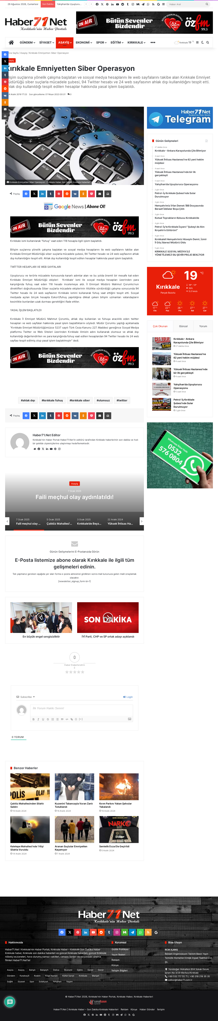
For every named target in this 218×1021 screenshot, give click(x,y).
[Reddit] (67, 193)
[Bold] (33, 719)
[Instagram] (59, 449)
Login (129, 696)
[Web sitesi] (35, 449)
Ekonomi (83, 42)
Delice (56, 970)
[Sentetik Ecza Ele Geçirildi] (119, 829)
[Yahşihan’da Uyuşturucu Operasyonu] (161, 389)
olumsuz (104, 400)
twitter (122, 400)
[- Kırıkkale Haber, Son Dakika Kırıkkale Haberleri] (74, 236)
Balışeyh (44, 970)
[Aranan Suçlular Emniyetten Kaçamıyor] (74, 829)
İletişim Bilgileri (120, 970)
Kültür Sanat (68, 975)
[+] (81, 719)
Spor (100, 42)
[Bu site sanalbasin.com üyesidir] (98, 1004)
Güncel (183, 326)
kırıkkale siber (80, 400)
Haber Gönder (147, 1009)
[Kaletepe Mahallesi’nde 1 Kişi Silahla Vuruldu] (30, 829)
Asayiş (63, 42)
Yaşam (69, 981)
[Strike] (47, 719)
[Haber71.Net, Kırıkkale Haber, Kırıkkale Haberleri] (36, 24)
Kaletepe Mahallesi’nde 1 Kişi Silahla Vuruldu (27, 848)
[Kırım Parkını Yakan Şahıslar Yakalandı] (119, 786)
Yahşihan (57, 981)
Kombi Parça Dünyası (118, 1004)
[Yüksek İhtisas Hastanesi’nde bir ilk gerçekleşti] (161, 374)
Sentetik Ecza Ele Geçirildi (114, 846)
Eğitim (116, 42)
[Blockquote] (62, 719)
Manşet (95, 975)
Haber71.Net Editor (46, 435)
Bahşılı (32, 970)
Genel (90, 970)
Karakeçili (24, 975)
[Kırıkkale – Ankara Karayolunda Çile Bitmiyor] (161, 343)
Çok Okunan (160, 326)
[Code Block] (67, 719)
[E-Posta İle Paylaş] (99, 193)
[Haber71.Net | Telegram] (180, 118)
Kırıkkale (135, 42)
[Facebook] (26, 193)
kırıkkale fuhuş (53, 400)
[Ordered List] (52, 719)
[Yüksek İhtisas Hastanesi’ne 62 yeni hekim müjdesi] (161, 358)
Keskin (37, 975)
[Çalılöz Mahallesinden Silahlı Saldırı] (30, 786)
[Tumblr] (50, 193)
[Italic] (38, 719)
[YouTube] (51, 449)
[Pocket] (91, 193)
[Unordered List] (57, 719)
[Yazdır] (107, 193)
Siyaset (45, 42)
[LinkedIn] (42, 193)
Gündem (26, 42)
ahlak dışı (29, 400)
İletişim (161, 1009)
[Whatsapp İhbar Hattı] (180, 455)
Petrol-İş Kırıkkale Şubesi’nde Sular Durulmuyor (81, 4)
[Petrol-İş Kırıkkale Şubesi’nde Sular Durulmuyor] (161, 404)
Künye (115, 965)
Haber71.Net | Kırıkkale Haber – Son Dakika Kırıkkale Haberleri (85, 1009)
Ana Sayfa (12, 53)
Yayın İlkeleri (118, 954)
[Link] (71, 719)
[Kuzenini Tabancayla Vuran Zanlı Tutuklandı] (74, 786)
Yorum (203, 326)
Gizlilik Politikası (120, 949)
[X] (34, 193)
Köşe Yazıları (51, 975)
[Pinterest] (58, 193)
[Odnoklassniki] (83, 193)
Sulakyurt (43, 981)
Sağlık (10, 981)
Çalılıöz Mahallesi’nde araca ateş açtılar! (74, 496)
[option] (74, 496)
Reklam (116, 960)
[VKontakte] (75, 193)
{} (76, 719)
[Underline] (43, 719)
